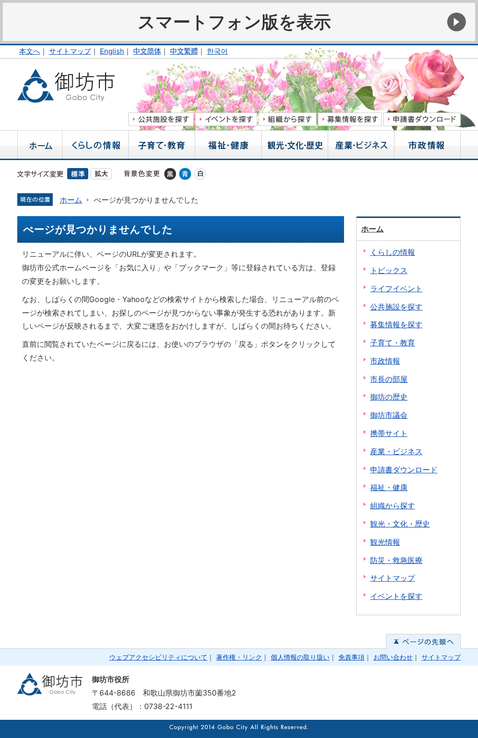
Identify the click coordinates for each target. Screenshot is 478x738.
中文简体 (147, 51)
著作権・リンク (239, 657)
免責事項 (351, 657)
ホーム (71, 199)
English (112, 51)
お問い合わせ (393, 657)
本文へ (29, 51)
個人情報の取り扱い (300, 657)
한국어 (217, 51)
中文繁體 (184, 51)
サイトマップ (70, 51)
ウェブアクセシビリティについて (158, 657)
